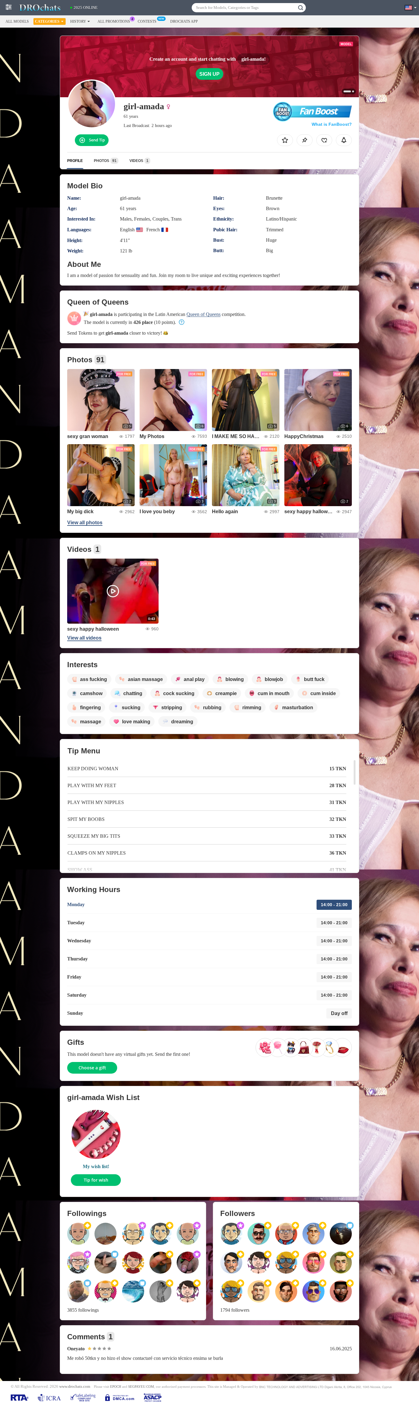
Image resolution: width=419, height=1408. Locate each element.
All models (17, 21)
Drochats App (184, 21)
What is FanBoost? (332, 124)
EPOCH (115, 1386)
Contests (147, 21)
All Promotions (114, 21)
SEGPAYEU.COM (141, 1386)
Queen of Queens (203, 314)
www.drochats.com (74, 1386)
